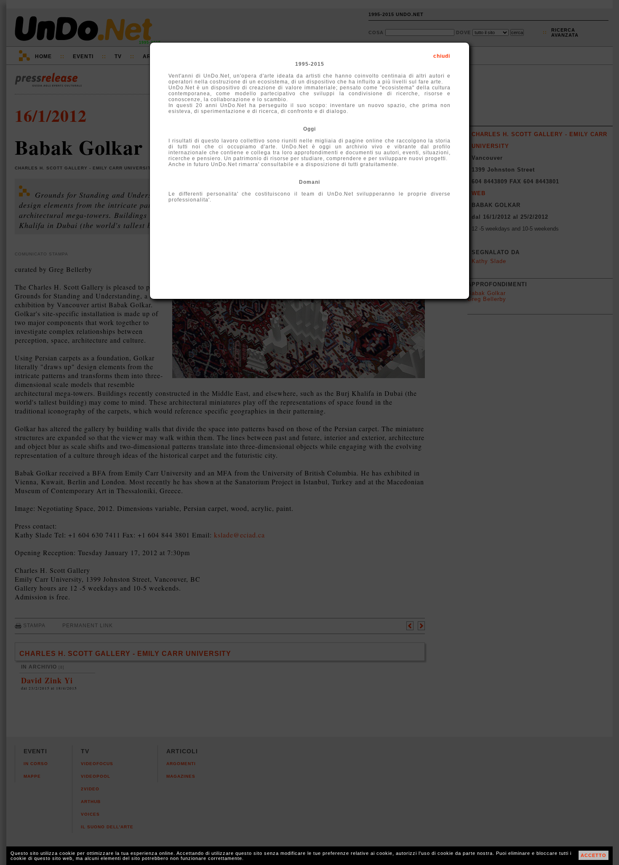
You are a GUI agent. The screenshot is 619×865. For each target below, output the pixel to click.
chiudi (441, 56)
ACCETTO (593, 855)
